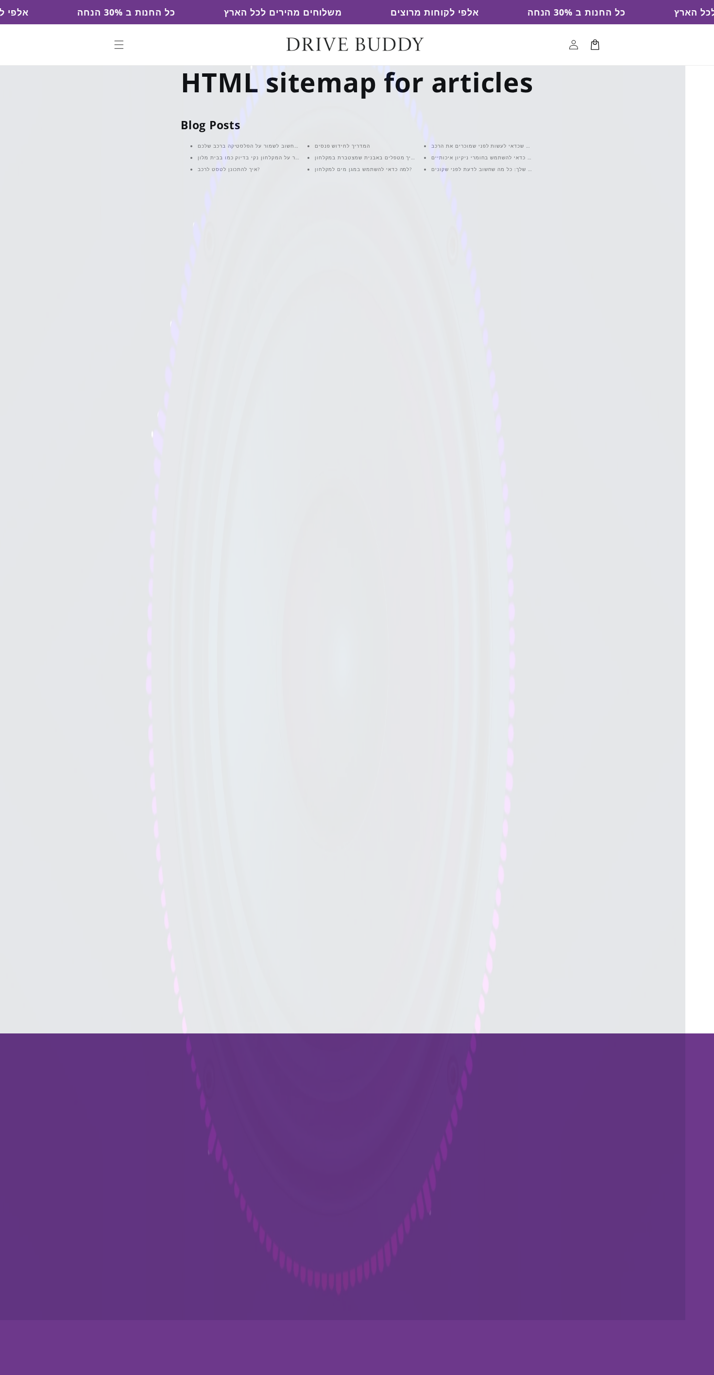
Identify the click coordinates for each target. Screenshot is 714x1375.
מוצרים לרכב (429, 1182)
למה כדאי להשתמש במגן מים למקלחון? (363, 169)
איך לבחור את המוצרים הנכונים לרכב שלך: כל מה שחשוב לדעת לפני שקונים (525, 169)
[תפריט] (119, 44)
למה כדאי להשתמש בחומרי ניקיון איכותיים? (485, 157)
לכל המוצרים (478, 969)
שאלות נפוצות (305, 1113)
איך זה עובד (302, 1130)
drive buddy (368, 1360)
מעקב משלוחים (307, 1164)
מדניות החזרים (433, 1113)
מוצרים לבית (429, 1199)
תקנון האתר (427, 1164)
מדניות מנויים (431, 1147)
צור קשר (295, 1147)
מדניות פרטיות (432, 1096)
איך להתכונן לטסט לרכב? (229, 169)
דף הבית (296, 1079)
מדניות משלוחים (435, 1130)
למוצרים (296, 1096)
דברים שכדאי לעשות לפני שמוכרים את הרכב (486, 145)
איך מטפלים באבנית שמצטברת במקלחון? (366, 157)
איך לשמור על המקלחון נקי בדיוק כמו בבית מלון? (259, 157)
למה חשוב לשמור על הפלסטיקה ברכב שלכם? (253, 145)
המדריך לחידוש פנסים (342, 145)
